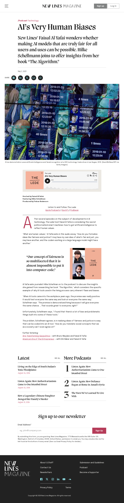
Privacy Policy (46, 488)
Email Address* (24, 425)
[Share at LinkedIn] (20, 77)
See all (57, 358)
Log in (113, 6)
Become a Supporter (89, 472)
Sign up (100, 6)
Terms (68, 488)
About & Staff (46, 463)
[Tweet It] (27, 77)
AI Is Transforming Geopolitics (36, 336)
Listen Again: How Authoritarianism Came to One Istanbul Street (88, 370)
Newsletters (46, 472)
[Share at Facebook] (13, 77)
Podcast (23, 21)
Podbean (74, 210)
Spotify (65, 210)
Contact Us (45, 468)
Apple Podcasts (52, 210)
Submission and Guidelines (92, 463)
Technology (33, 21)
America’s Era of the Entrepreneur (38, 339)
